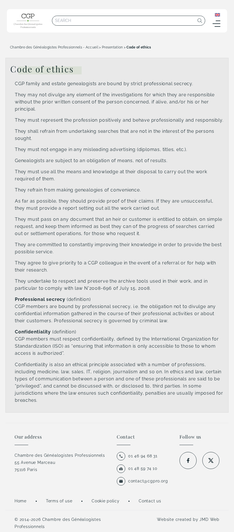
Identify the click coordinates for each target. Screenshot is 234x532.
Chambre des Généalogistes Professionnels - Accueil (54, 47)
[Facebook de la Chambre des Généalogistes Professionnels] (188, 460)
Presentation (112, 47)
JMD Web (209, 519)
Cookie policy (105, 501)
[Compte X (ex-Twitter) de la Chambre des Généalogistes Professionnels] (210, 460)
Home (21, 501)
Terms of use (59, 501)
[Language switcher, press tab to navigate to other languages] (217, 14)
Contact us (150, 501)
